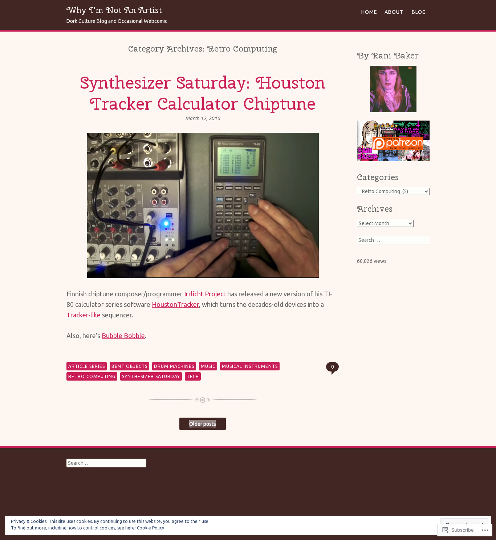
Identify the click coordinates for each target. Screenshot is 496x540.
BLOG (419, 12)
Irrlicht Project (205, 293)
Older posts (202, 424)
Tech (193, 376)
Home (369, 12)
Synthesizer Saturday (151, 376)
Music (208, 366)
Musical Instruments (250, 366)
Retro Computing (91, 376)
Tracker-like (84, 314)
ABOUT (394, 12)
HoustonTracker (175, 304)
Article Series (86, 366)
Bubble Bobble (123, 335)
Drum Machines (174, 366)
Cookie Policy (150, 527)
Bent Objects (129, 366)
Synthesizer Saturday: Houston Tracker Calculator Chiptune (202, 93)
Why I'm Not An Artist (114, 10)
